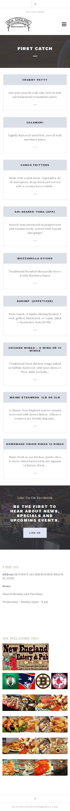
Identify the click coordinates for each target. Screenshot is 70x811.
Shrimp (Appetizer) (35, 301)
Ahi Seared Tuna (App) (35, 211)
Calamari (35, 122)
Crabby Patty (35, 79)
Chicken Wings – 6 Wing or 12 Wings (35, 349)
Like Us (35, 532)
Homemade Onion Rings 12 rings (35, 444)
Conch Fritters (35, 165)
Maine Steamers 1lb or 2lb (35, 397)
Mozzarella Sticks (35, 258)
